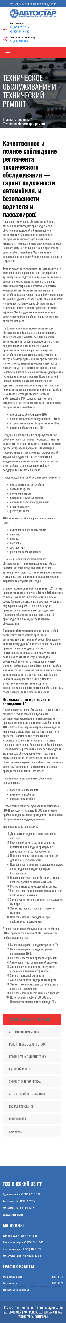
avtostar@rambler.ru (13, 1214)
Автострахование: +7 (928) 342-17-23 (22, 1256)
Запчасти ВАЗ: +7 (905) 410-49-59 (20, 1235)
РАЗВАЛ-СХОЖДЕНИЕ (21, 1106)
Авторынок (15, 1131)
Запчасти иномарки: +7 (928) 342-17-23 (23, 1242)
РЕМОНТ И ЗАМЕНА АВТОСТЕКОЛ (27, 1044)
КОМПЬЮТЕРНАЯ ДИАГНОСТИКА (27, 1057)
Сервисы (23, 119)
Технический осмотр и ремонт (24, 123)
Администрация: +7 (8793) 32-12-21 (21, 1194)
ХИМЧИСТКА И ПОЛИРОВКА (25, 1081)
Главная (8, 119)
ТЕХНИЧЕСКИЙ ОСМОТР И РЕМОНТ (29, 1019)
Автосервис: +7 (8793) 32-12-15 (19, 1201)
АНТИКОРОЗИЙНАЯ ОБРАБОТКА (27, 1094)
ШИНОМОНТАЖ (17, 1119)
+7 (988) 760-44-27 (20, 41)
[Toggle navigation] (8, 52)
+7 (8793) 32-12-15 (19, 27)
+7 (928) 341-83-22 (19, 31)
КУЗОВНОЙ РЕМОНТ (20, 1069)
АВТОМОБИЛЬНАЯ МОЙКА (24, 1032)
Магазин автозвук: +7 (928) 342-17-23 (22, 1249)
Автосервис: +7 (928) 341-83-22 (19, 1208)
